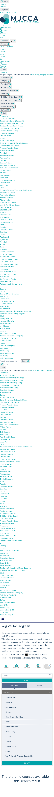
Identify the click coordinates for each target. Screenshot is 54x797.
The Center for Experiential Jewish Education (15, 311)
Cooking (3, 289)
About (2, 25)
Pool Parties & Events (7, 195)
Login (4, 33)
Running (3, 212)
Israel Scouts (4, 326)
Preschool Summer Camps (9, 128)
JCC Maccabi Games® (7, 257)
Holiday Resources (6, 319)
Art (1, 286)
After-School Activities (8, 272)
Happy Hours (4, 299)
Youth (4, 348)
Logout (4, 30)
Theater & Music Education (9, 294)
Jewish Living (4, 306)
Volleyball (3, 249)
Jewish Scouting (5, 324)
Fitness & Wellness (6, 198)
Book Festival (4, 277)
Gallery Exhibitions (6, 282)
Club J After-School (7, 262)
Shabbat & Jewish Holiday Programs (12, 314)
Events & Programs (6, 222)
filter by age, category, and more (42, 75)
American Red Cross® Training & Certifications (16, 190)
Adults (4, 356)
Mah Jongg (4, 296)
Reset (27, 763)
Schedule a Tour (5, 136)
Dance (2, 235)
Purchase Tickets (6, 304)
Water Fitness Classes (7, 193)
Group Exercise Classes (8, 202)
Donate (2, 35)
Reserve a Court (5, 158)
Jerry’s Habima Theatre (8, 279)
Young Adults (7, 353)
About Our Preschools (7, 118)
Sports (2, 225)
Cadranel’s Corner (6, 163)
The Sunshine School (11, 123)
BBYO (2, 316)
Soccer (2, 245)
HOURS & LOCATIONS (8, 13)
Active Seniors (7, 358)
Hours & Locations (6, 47)
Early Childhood (7, 346)
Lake (2, 188)
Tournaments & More (7, 165)
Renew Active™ (5, 217)
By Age (2, 343)
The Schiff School (11, 126)
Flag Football (4, 237)
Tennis (2, 247)
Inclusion (3, 331)
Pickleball (3, 153)
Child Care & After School (9, 259)
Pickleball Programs (7, 156)
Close (3, 367)
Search (5, 2)
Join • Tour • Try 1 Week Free (9, 168)
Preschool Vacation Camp (9, 131)
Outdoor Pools (5, 183)
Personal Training (6, 207)
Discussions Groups (7, 301)
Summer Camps (5, 341)
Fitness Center (5, 200)
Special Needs (5, 329)
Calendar (3, 4)
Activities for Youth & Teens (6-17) (11, 336)
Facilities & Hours (6, 220)
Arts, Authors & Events (8, 274)
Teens (4, 351)
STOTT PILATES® (6, 210)
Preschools (4, 116)
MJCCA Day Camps (7, 141)
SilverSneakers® (5, 215)
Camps (2, 138)
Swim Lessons (5, 175)
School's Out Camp (7, 133)
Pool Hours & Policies (7, 180)
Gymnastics (4, 240)
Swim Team (4, 178)
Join (1, 59)
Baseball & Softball (6, 230)
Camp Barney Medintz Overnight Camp (14, 143)
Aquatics (3, 173)
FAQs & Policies (5, 170)
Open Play (3, 161)
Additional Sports (6, 254)
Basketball (3, 232)
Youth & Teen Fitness (7, 252)
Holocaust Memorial (7, 321)
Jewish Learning (5, 309)
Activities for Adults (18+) (8, 338)
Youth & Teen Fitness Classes (10, 205)
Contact (3, 7)
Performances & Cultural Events (11, 284)
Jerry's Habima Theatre (8, 333)
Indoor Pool (4, 185)
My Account (6, 28)
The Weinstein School (12, 121)
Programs (3, 72)
